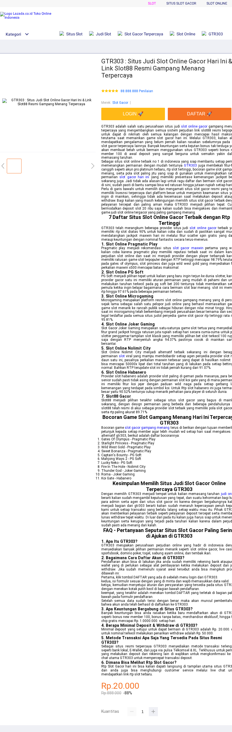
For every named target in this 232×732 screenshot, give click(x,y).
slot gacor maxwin (188, 248)
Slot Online (217, 3)
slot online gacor (194, 126)
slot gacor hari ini (134, 177)
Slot (152, 3)
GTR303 (190, 165)
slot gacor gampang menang (147, 428)
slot (122, 356)
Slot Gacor (120, 103)
